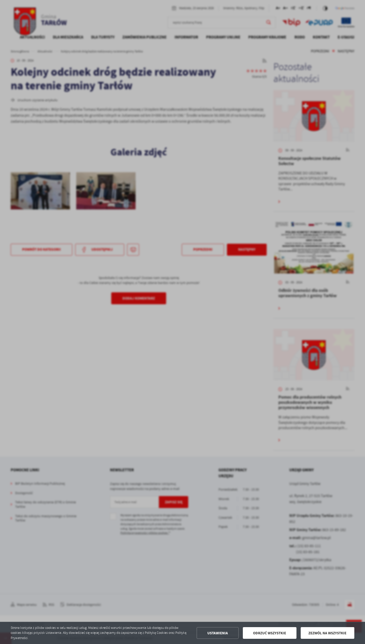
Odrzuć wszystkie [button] (269, 633)
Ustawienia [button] (217, 633)
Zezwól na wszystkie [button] (327, 633)
